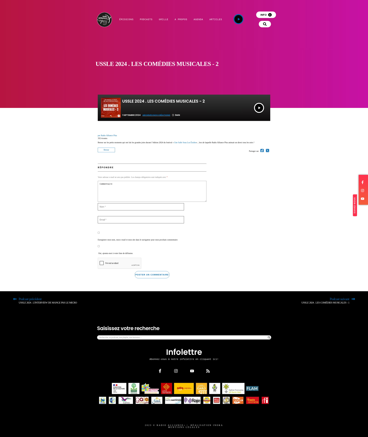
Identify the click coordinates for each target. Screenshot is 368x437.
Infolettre (184, 352)
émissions (126, 19)
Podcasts (146, 19)
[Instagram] (176, 371)
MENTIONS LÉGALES (184, 427)
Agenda (198, 19)
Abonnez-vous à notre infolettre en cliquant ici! (184, 359)
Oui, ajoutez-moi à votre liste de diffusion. (115, 253)
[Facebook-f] (160, 371)
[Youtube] (192, 371)
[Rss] (208, 371)
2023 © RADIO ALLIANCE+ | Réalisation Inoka (184, 425)
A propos (181, 19)
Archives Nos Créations (156, 115)
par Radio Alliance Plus (107, 135)
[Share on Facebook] (262, 151)
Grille (163, 19)
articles (215, 19)
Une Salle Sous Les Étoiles (185, 142)
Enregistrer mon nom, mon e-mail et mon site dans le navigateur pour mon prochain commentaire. (138, 240)
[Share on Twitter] (267, 151)
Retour (106, 150)
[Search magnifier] (269, 337)
